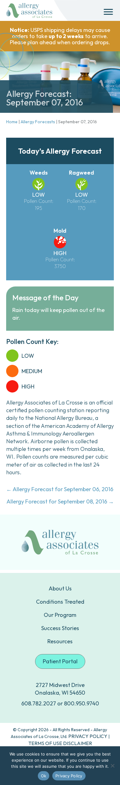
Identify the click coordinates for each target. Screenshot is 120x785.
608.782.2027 (38, 703)
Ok (43, 775)
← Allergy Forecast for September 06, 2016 (59, 489)
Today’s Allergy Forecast (60, 151)
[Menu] (108, 12)
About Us (60, 588)
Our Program (60, 614)
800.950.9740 (81, 703)
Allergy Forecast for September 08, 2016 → (60, 501)
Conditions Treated (60, 601)
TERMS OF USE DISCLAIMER (60, 743)
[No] (112, 766)
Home (12, 121)
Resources (60, 641)
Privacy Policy (68, 775)
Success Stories (60, 628)
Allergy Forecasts (38, 121)
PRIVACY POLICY (87, 736)
